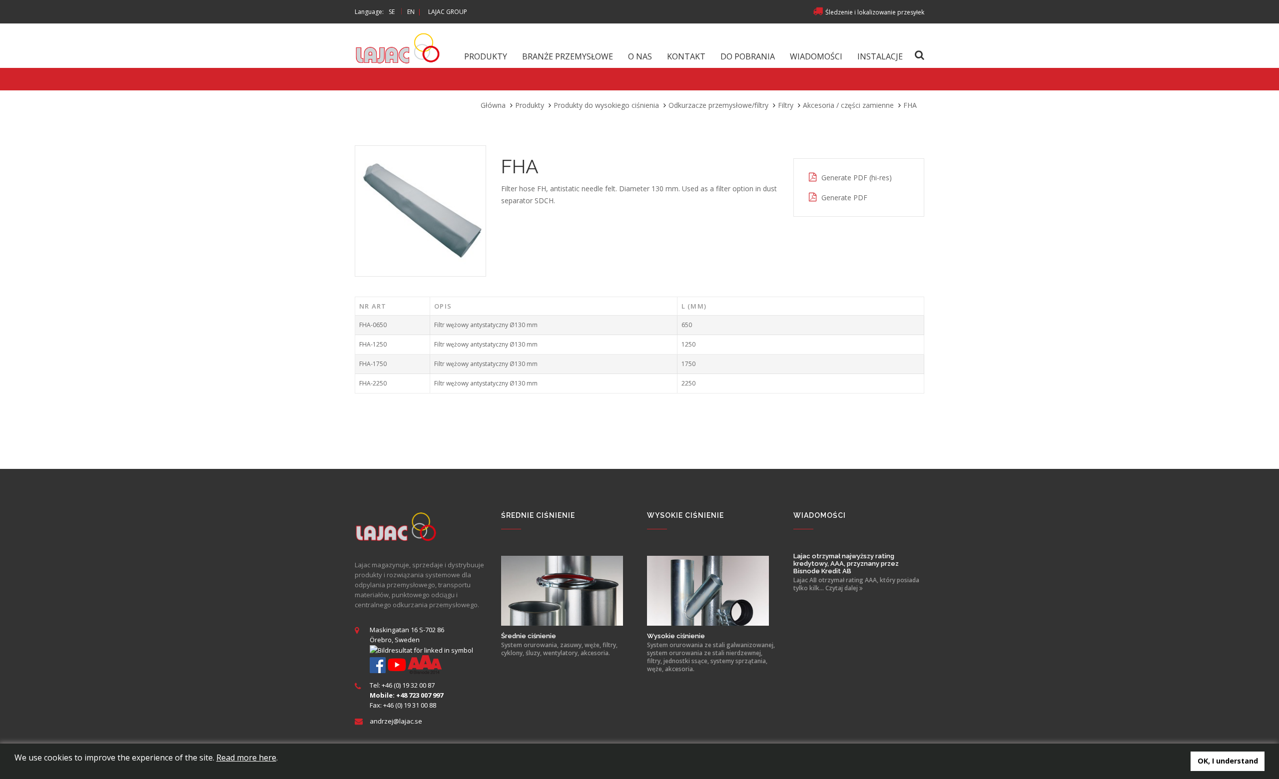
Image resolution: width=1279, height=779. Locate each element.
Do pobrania (747, 56)
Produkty (485, 56)
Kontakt (686, 56)
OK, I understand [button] (1228, 761)
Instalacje (880, 56)
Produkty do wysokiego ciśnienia (606, 105)
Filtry (785, 105)
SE (392, 11)
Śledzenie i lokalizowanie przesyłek (874, 12)
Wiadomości (816, 56)
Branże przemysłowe (567, 56)
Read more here (246, 757)
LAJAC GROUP (447, 11)
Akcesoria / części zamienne (848, 105)
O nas (640, 56)
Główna (493, 105)
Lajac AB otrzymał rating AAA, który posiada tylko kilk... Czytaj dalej (856, 584)
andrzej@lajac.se (396, 721)
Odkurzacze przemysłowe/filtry (718, 105)
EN (411, 11)
